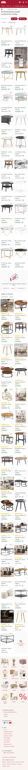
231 (11, 300)
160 (11, 522)
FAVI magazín (7, 738)
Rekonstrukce (14, 678)
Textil (23, 667)
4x (8, 335)
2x (22, 380)
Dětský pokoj (5, 702)
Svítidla (5, 678)
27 (25, 204)
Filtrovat (23, 18)
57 (12, 478)
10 (12, 92)
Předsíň (14, 701)
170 (25, 323)
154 (11, 500)
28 (12, 611)
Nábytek (3, 6)
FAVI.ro (13, 762)
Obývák (14, 690)
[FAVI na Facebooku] (4, 722)
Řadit (15, 18)
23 (25, 411)
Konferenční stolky (12, 9)
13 (12, 181)
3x (22, 313)
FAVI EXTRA (7, 742)
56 (25, 389)
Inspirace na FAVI (8, 735)
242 (11, 411)
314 (25, 367)
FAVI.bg (19, 764)
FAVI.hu (18, 762)
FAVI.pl (9, 762)
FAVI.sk (4, 762)
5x (8, 469)
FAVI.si (8, 766)
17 (25, 92)
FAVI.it (4, 764)
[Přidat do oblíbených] (25, 71)
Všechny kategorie (20, 6)
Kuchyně (23, 678)
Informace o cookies (9, 746)
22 (12, 545)
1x (8, 358)
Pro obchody (7, 740)
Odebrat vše (6, 288)
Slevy (23, 701)
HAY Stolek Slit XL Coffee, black (9, 129)
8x (8, 313)
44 (25, 345)
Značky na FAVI (8, 733)
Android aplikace (9, 752)
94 (12, 323)
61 (12, 456)
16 (12, 26)
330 (25, 300)
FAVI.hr (23, 762)
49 (25, 456)
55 (25, 522)
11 (12, 226)
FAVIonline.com (6, 757)
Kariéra (5, 716)
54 (12, 567)
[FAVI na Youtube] (10, 722)
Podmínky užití (7, 744)
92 (12, 633)
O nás (5, 729)
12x (22, 335)
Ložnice (23, 690)
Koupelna (5, 690)
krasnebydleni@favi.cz (11, 712)
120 (25, 545)
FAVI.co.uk (14, 764)
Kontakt (6, 714)
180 (11, 389)
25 (25, 159)
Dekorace (9, 6)
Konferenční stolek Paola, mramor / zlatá (12, 404)
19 (12, 248)
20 (12, 70)
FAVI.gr (4, 766)
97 (12, 367)
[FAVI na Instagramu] (7, 722)
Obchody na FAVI (8, 731)
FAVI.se (9, 764)
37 (25, 433)
